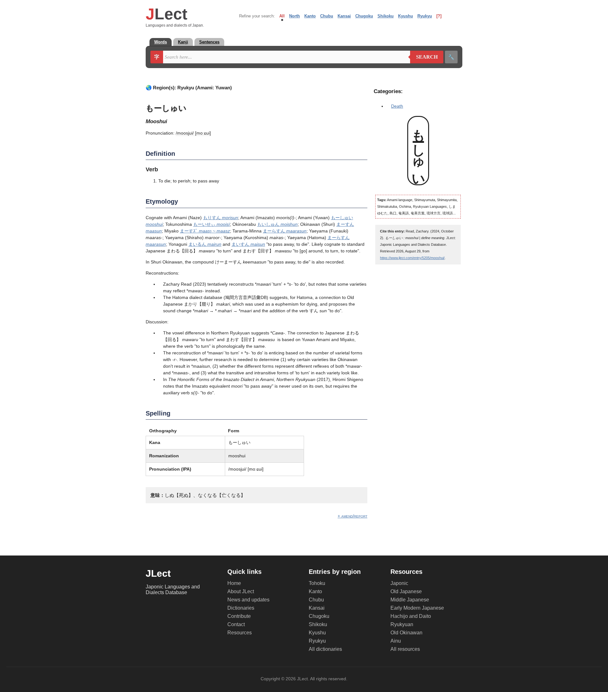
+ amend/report (352, 515)
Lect (166, 14)
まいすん (248, 244)
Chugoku (364, 16)
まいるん (204, 244)
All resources (405, 649)
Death (397, 106)
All (282, 16)
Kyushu (405, 16)
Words (160, 42)
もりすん (220, 217)
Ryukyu (424, 16)
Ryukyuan (401, 624)
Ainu (395, 641)
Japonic (399, 583)
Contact (236, 624)
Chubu (326, 16)
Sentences (209, 42)
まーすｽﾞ (205, 230)
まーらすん (285, 230)
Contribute (239, 616)
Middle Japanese (409, 599)
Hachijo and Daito (410, 616)
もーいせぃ (211, 224)
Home (234, 583)
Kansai (344, 16)
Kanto (310, 16)
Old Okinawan (406, 632)
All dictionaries (325, 649)
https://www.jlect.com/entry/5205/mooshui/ (412, 258)
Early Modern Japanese (417, 608)
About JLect (240, 591)
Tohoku (317, 583)
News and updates (248, 599)
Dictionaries (240, 608)
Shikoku (385, 16)
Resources (239, 632)
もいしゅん (277, 224)
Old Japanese (406, 591)
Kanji (183, 42)
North (294, 16)
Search (424, 57)
